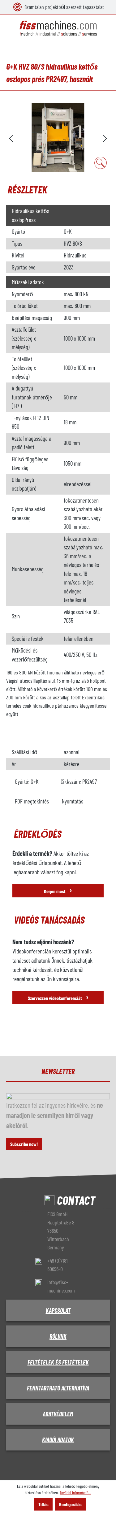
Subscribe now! (24, 1144)
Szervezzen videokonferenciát (58, 996)
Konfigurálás (70, 1504)
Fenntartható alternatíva (58, 1388)
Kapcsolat (58, 1310)
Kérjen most (58, 890)
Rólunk (58, 1336)
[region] (58, 137)
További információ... (75, 1492)
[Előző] (10, 137)
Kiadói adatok (58, 1439)
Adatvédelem (58, 1414)
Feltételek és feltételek (58, 1362)
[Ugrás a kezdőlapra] (58, 28)
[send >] (105, 137)
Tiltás (43, 1504)
